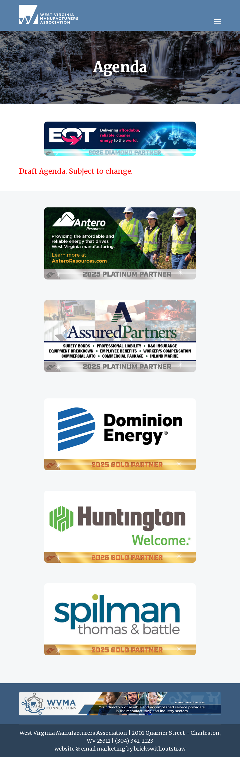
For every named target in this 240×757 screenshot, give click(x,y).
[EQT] (120, 138)
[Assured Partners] (120, 336)
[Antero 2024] (120, 243)
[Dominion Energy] (120, 434)
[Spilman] (120, 619)
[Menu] (217, 23)
